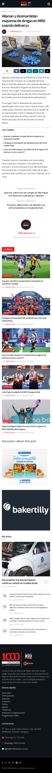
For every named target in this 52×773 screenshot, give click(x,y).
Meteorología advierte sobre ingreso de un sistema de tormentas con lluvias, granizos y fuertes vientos (29, 619)
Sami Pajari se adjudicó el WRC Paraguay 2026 (21, 392)
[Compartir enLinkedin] (29, 71)
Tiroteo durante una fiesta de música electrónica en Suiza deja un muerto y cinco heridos (28, 630)
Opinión (5, 707)
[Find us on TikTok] (20, 762)
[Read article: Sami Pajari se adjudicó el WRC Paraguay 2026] (26, 377)
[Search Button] (49, 4)
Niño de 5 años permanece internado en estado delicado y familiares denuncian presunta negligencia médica (28, 607)
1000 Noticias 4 (16, 31)
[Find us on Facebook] (2, 762)
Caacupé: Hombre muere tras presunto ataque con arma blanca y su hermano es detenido (29, 595)
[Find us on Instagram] (9, 762)
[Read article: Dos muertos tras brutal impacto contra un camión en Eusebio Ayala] (26, 559)
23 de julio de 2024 (34, 31)
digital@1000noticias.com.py (16, 749)
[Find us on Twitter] (6, 762)
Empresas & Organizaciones (13, 713)
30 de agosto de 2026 (25, 287)
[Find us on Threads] (13, 762)
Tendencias (6, 710)
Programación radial (10, 715)
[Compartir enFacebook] (17, 71)
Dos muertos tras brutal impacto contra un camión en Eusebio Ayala (19, 581)
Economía (6, 701)
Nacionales (12, 11)
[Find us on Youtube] (17, 762)
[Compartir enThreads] (47, 71)
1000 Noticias (12, 768)
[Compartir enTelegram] (41, 71)
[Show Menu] (3, 4)
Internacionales (8, 696)
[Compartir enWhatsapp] (35, 71)
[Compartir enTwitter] (23, 71)
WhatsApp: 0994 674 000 (15, 743)
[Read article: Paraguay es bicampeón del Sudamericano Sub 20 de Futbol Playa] (26, 303)
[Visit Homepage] (26, 3)
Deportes (8, 276)
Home (4, 11)
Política (5, 704)
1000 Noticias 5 (10, 287)
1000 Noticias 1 (10, 432)
